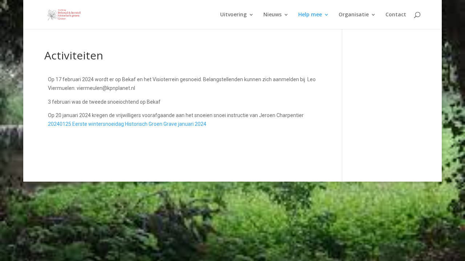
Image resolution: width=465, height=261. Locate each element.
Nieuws (272, 15)
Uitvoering (233, 15)
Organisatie (354, 15)
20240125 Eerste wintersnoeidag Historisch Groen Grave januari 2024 (127, 124)
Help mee (310, 15)
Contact (395, 15)
